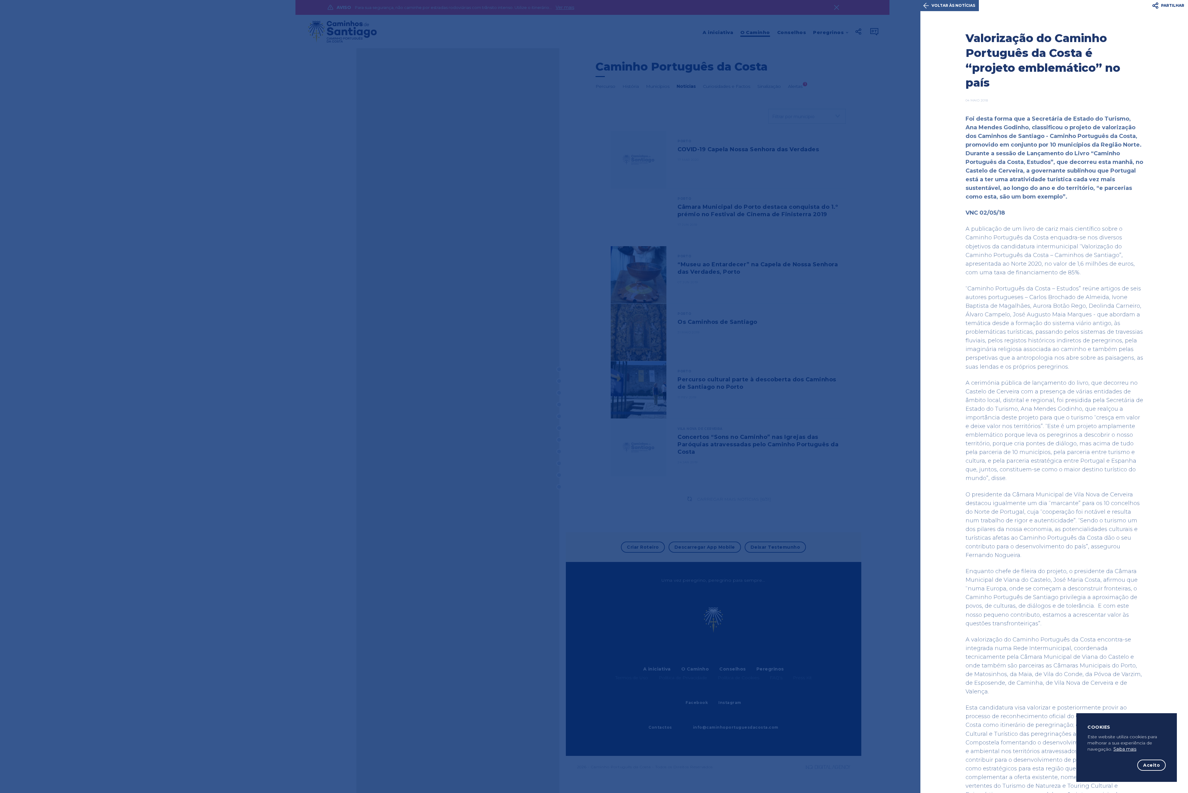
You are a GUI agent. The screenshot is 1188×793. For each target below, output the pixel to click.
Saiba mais (1124, 749)
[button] (1169, 5)
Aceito (1151, 765)
